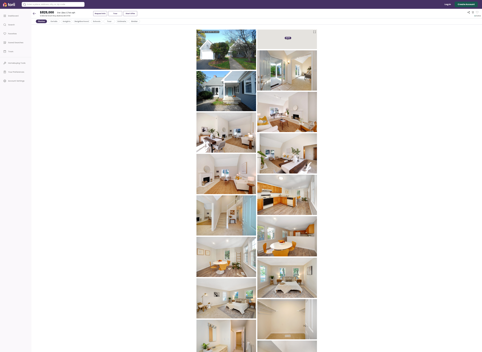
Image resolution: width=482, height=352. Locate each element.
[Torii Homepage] (10, 4)
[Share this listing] (468, 12)
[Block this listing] (473, 12)
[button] (15, 16)
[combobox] (55, 4)
